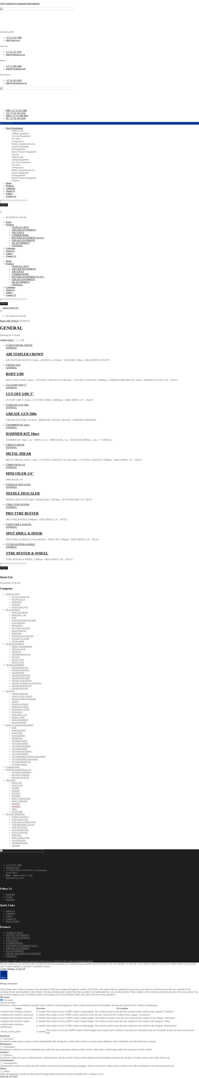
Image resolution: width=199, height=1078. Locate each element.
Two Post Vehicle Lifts (20, 597)
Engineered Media (84, 961)
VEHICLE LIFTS (20, 227)
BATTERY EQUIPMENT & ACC (28, 238)
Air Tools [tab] (16, 138)
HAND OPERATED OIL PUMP (24, 620)
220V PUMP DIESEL (20, 754)
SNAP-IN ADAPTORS (20, 830)
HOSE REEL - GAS (19, 715)
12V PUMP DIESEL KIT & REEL (25, 759)
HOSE (14, 618)
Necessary (8, 1000)
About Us (10, 191)
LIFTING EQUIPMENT (15, 644)
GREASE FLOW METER (22, 681)
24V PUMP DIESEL (19, 749)
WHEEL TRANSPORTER (22, 646)
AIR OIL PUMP (18, 641)
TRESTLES (16, 652)
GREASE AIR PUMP (20, 688)
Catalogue (10, 188)
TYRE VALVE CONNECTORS (24, 822)
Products (10, 186)
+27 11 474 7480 (14, 865)
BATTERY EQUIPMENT (21, 772)
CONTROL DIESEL (19, 741)
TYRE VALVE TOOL (20, 819)
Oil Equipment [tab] (18, 149)
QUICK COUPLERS (20, 833)
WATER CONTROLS (20, 817)
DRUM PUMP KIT (19, 631)
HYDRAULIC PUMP (20, 704)
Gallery (9, 193)
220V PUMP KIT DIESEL (22, 751)
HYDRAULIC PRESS (20, 707)
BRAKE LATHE (18, 717)
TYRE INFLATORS (19, 827)
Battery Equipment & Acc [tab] (24, 144)
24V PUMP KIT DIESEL (21, 746)
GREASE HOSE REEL (20, 670)
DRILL (14, 809)
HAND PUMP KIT (19, 730)
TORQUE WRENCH (20, 694)
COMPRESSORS (20, 235)
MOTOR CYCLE (18, 599)
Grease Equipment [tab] (20, 146)
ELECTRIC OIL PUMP (21, 628)
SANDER (15, 788)
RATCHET (16, 793)
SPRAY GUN (17, 783)
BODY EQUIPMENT (20, 720)
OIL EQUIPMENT (21, 243)
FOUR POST (17, 602)
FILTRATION (17, 626)
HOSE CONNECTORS (20, 838)
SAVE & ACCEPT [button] (9, 1076)
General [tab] (15, 154)
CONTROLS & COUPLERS (23, 636)
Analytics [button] (4, 1052)
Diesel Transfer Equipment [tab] (24, 152)
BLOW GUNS (17, 812)
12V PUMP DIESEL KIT (21, 762)
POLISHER (16, 796)
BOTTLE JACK (18, 662)
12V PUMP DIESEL (19, 764)
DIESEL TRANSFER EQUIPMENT (20, 725)
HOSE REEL (17, 835)
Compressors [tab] (18, 141)
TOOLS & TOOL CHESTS (22, 696)
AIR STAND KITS (19, 840)
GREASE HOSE (18, 673)
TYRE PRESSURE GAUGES (23, 825)
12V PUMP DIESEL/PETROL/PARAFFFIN (28, 757)
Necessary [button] (4, 997)
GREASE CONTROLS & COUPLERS (26, 683)
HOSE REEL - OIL (19, 615)
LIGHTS (15, 702)
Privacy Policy (12, 921)
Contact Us (11, 196)
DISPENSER (17, 633)
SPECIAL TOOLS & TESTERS (24, 699)
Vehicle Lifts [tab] (17, 131)
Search (4, 205)
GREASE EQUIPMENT (23, 240)
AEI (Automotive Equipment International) (20, 3)
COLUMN (16, 605)
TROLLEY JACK (18, 649)
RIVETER (16, 791)
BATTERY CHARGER (21, 775)
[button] (7, 123)
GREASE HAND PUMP (21, 675)
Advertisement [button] (6, 1060)
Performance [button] (6, 1044)
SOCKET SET (17, 785)
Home (9, 183)
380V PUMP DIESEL (20, 743)
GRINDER (16, 804)
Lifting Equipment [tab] (20, 133)
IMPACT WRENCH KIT (21, 798)
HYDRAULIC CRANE (20, 709)
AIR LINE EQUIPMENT (24, 230)
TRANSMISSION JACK (21, 654)
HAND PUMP (17, 733)
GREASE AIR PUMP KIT (21, 686)
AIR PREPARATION (20, 843)
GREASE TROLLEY (20, 667)
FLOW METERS (18, 623)
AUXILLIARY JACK (20, 607)
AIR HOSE (16, 846)
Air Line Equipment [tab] (21, 136)
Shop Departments (14, 128)
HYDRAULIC (17, 712)
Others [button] (3, 1068)
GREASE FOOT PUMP (21, 678)
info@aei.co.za (13, 867)
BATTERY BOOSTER (20, 778)
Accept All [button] (20, 969)
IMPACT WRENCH (19, 801)
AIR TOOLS (18, 232)
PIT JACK (16, 657)
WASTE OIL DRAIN (20, 612)
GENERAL (17, 245)
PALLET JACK (18, 660)
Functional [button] (5, 1036)
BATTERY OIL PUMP (20, 639)
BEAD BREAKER (19, 722)
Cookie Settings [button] (7, 969)
